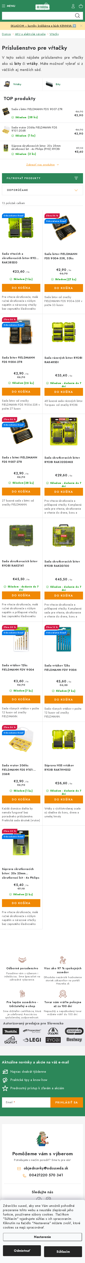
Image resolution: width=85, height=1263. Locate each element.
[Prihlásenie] (73, 6)
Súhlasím (63, 1251)
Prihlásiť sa (66, 1102)
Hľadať (77, 16)
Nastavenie (42, 1237)
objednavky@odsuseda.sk (46, 1168)
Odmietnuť (22, 1250)
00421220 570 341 (46, 1175)
